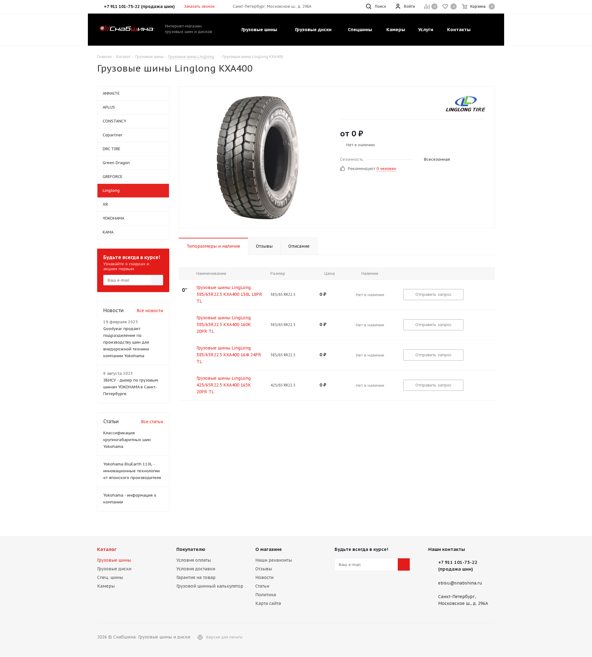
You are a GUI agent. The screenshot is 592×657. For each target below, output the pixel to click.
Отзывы (263, 569)
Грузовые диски (114, 569)
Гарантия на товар (196, 577)
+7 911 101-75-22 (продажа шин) (457, 565)
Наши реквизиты (273, 560)
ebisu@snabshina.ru (460, 583)
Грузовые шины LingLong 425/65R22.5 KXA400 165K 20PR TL (223, 385)
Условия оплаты (193, 560)
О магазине (268, 549)
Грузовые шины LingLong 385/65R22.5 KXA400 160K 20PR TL (223, 324)
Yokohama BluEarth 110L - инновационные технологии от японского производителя (132, 470)
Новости (264, 577)
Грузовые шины (114, 560)
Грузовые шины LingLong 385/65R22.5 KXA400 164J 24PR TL (228, 354)
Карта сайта (268, 603)
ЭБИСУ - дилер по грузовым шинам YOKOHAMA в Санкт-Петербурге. (130, 387)
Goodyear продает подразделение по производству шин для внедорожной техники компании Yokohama (126, 342)
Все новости (150, 310)
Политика (265, 594)
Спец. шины (110, 577)
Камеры (106, 586)
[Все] (486, 30)
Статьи (262, 586)
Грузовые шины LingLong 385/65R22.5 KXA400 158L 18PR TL (229, 294)
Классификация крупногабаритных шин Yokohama (127, 439)
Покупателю (190, 549)
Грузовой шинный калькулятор (209, 586)
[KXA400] (257, 157)
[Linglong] (465, 103)
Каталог (107, 549)
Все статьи (152, 421)
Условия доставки (195, 569)
